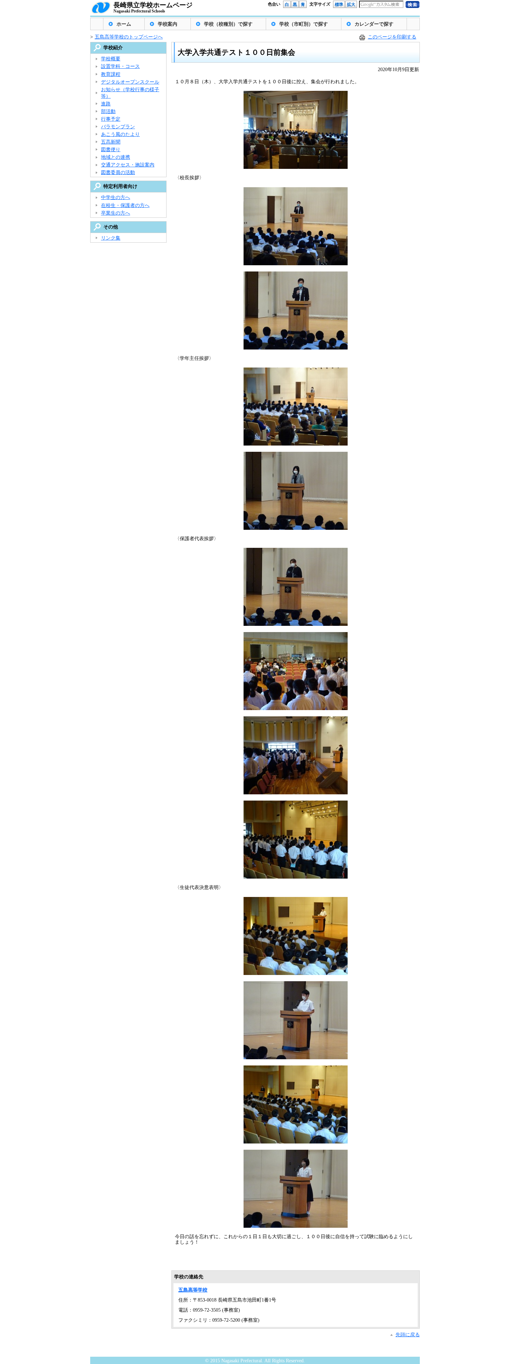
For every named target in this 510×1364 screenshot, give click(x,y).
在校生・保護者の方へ (125, 205)
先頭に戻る (408, 1334)
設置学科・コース (120, 66)
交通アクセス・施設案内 (127, 164)
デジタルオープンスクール (130, 82)
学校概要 (110, 58)
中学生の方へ (115, 197)
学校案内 (167, 24)
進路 (106, 103)
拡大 (351, 4)
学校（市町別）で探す (303, 24)
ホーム (124, 24)
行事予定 (110, 119)
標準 (339, 4)
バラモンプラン (118, 126)
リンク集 (110, 238)
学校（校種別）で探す (228, 24)
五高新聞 (110, 142)
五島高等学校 (192, 1290)
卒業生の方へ (115, 213)
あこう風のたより (120, 134)
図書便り (110, 149)
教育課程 (110, 74)
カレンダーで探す (374, 24)
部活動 (108, 111)
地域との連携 (115, 157)
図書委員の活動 (118, 172)
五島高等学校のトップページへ (129, 37)
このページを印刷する (392, 37)
